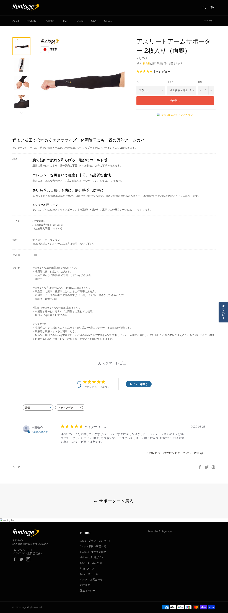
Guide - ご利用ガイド (91, 557)
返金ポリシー (87, 590)
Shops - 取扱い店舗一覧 (93, 546)
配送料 (146, 63)
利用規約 (85, 585)
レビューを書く (138, 384)
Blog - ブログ (87, 568)
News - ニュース (89, 574)
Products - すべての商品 (93, 552)
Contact (108, 21)
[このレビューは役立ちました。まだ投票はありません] (195, 453)
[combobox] (38, 407)
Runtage (22, 607)
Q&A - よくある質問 (91, 563)
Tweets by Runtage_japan (160, 531)
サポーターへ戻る (116, 501)
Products (32, 21)
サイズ (170, 81)
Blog (64, 21)
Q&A (93, 21)
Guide (80, 21)
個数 (200, 81)
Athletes (50, 21)
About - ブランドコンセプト (95, 541)
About (15, 21)
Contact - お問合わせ (91, 579)
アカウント (210, 21)
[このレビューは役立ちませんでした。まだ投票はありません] (201, 453)
